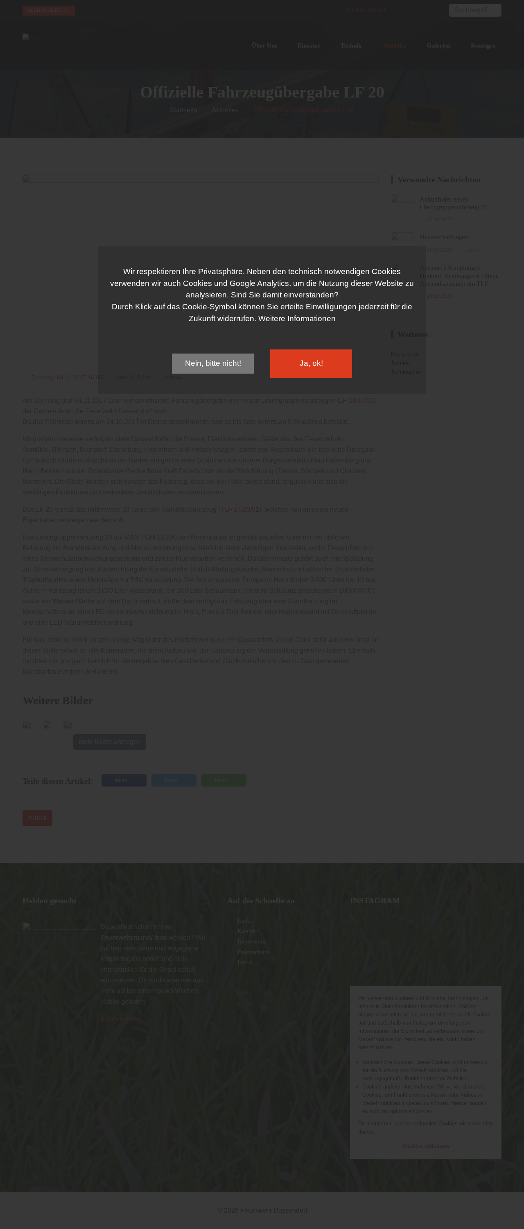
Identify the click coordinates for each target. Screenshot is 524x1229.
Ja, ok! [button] (311, 363)
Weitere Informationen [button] (297, 318)
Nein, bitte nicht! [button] (213, 363)
